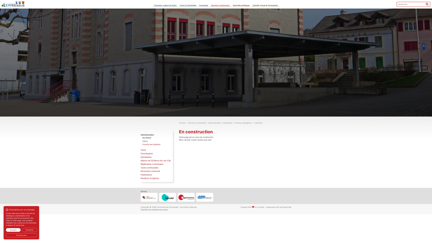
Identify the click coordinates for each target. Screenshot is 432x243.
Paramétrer (29, 230)
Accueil (182, 123)
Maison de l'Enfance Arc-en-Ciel (156, 160)
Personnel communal (150, 171)
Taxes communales (149, 167)
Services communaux (220, 5)
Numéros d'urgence (150, 178)
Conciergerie (147, 153)
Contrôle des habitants (151, 144)
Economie (203, 5)
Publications (146, 175)
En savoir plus (21, 235)
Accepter (13, 230)
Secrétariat (146, 138)
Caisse (145, 141)
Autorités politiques (241, 5)
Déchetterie (146, 157)
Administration (147, 135)
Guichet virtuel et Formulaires (265, 5)
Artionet (260, 207)
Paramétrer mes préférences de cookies (154, 209)
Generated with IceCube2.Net (278, 207)
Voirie (143, 150)
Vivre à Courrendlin (188, 5)
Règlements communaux (152, 164)
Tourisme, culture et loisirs (165, 5)
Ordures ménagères (243, 123)
